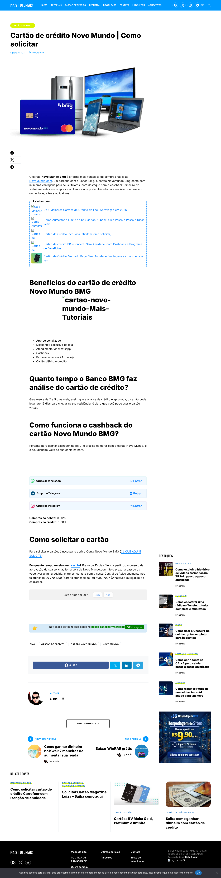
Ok (198, 872)
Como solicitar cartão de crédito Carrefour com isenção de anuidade (31, 793)
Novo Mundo (111, 644)
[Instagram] (190, 5)
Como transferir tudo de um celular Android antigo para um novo (192, 692)
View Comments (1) (88, 723)
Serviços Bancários (73, 785)
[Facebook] (175, 5)
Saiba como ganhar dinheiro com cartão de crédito (185, 823)
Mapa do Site (79, 851)
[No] (216, 873)
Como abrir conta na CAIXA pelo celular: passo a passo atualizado (192, 663)
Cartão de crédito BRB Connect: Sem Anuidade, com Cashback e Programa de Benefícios (93, 246)
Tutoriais (180, 595)
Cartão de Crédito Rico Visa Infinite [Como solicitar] (77, 234)
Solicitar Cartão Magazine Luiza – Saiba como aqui (84, 794)
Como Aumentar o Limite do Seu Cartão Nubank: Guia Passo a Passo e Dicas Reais (94, 222)
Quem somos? (79, 866)
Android (180, 682)
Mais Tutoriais (21, 5)
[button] (209, 5)
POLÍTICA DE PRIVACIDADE (79, 859)
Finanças (180, 653)
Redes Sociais (183, 563)
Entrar (137, 481)
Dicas (178, 625)
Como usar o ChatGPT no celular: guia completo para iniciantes (192, 634)
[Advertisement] (92, 160)
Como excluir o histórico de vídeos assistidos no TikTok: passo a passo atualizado (192, 575)
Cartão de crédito (22, 25)
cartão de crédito (53, 644)
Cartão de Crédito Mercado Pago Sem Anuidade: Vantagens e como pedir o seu (93, 258)
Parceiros (106, 857)
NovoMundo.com (40, 181)
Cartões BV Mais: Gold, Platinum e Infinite (133, 821)
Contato (135, 851)
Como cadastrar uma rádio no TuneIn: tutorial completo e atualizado (192, 605)
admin (53, 699)
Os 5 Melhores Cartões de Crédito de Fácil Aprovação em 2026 (85, 210)
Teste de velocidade (137, 859)
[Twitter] (183, 5)
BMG (32, 644)
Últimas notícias (110, 851)
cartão (75, 565)
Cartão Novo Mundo (84, 644)
